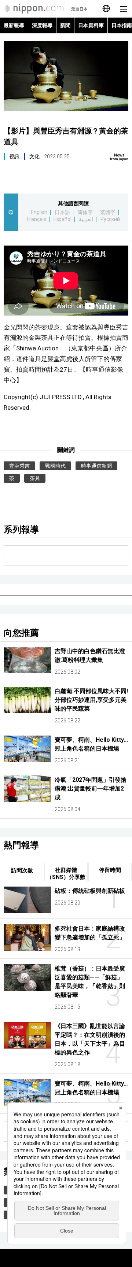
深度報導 (42, 25)
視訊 (14, 156)
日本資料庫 (91, 25)
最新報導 (14, 25)
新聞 (65, 25)
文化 (34, 156)
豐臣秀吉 (19, 466)
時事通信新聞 (96, 466)
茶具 (35, 478)
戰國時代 (55, 466)
